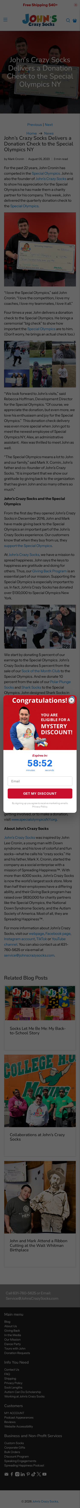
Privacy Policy (39, 806)
